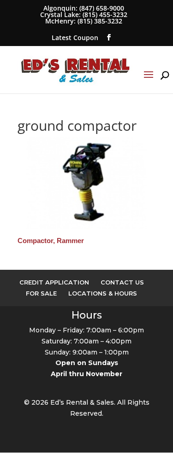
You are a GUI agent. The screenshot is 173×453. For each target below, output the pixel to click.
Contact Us (122, 282)
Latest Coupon (75, 37)
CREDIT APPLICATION (54, 282)
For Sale (41, 293)
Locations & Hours (102, 293)
